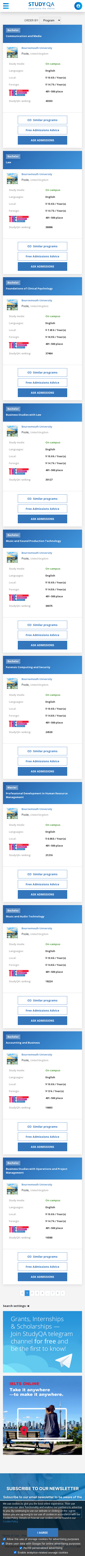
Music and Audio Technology (25, 916)
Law (8, 162)
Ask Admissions (42, 140)
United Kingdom (39, 53)
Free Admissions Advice (42, 130)
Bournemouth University (37, 48)
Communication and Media (24, 36)
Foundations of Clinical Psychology (29, 288)
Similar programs (45, 120)
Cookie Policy (10, 1521)
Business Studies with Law (23, 414)
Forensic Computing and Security (28, 667)
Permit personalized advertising (43, 1547)
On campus (52, 63)
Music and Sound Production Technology (33, 541)
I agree (42, 1532)
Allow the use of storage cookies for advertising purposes (43, 1539)
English (50, 70)
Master (12, 787)
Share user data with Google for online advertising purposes (43, 1543)
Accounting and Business (23, 1042)
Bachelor (13, 30)
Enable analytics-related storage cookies (43, 1552)
